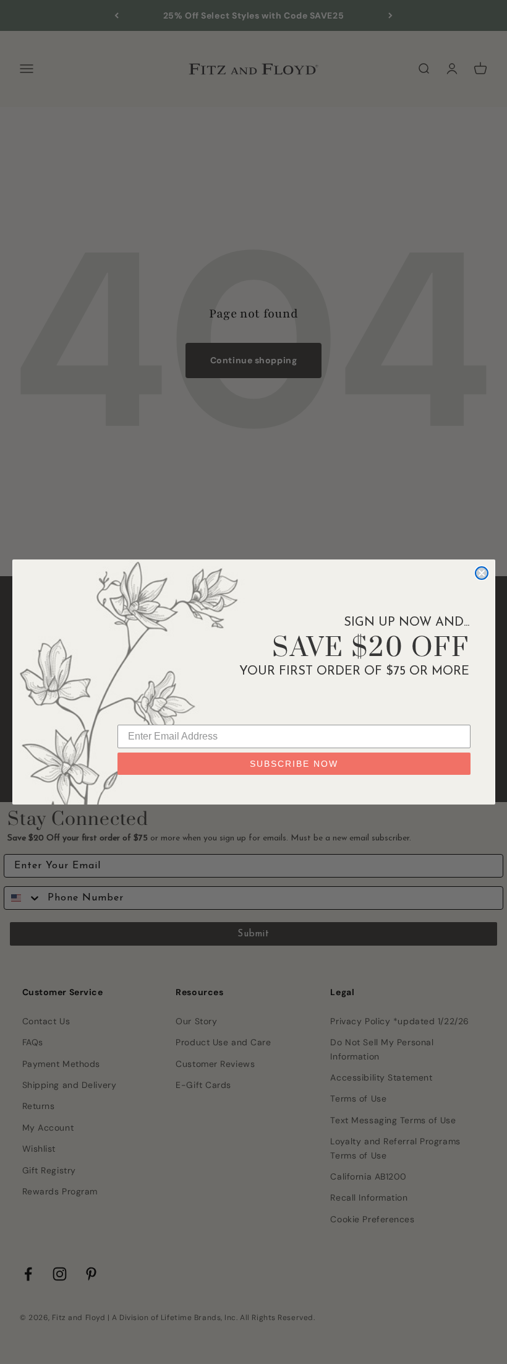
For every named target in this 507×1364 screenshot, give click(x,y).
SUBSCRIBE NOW (294, 764)
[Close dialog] (481, 573)
